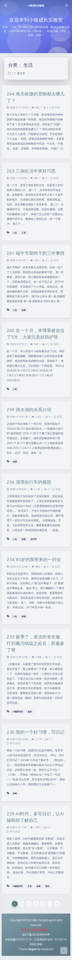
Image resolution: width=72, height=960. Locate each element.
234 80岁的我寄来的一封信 (34, 559)
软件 (47, 886)
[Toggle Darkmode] (63, 950)
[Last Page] (57, 904)
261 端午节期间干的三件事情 (36, 253)
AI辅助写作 (18, 711)
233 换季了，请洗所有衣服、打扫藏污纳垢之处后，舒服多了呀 (36, 643)
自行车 (34, 539)
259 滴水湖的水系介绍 (29, 409)
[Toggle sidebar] (5, 5)
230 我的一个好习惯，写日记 (36, 732)
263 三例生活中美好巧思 (31, 171)
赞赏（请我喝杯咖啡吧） (36, 930)
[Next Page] (50, 904)
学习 (12, 743)
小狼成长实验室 (36, 5)
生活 (57, 107)
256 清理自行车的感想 (29, 482)
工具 (24, 232)
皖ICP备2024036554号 (36, 934)
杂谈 (24, 310)
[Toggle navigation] (66, 5)
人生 (15, 232)
